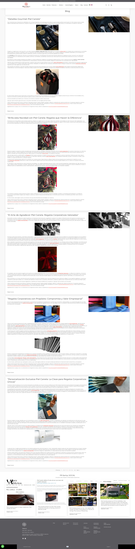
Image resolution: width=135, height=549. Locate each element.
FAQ (54, 523)
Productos (54, 5)
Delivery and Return (66, 524)
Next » (78, 470)
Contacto (86, 5)
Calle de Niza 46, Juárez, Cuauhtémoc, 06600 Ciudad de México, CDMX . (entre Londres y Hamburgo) (35, 535)
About (76, 5)
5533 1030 (24, 530)
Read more (10, 111)
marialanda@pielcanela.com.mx (62, 103)
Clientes (61, 5)
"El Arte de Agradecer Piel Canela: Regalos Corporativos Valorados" (42, 215)
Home (44, 5)
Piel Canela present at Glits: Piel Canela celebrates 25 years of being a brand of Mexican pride (49, 508)
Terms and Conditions (75, 524)
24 (75, 470)
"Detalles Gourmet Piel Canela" (24, 19)
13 (69, 470)
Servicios (49, 5)
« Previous (57, 470)
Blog (82, 5)
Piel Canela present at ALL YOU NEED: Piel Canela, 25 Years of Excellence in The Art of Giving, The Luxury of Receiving (82, 509)
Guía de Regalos (69, 5)
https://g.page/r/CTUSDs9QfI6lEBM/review (58, 106)
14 (71, 470)
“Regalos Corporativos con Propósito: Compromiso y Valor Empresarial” (45, 298)
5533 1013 (30, 530)
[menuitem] (44, 5)
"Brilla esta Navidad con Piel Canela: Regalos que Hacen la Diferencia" (44, 118)
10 (64, 470)
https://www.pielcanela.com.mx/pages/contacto (18, 104)
